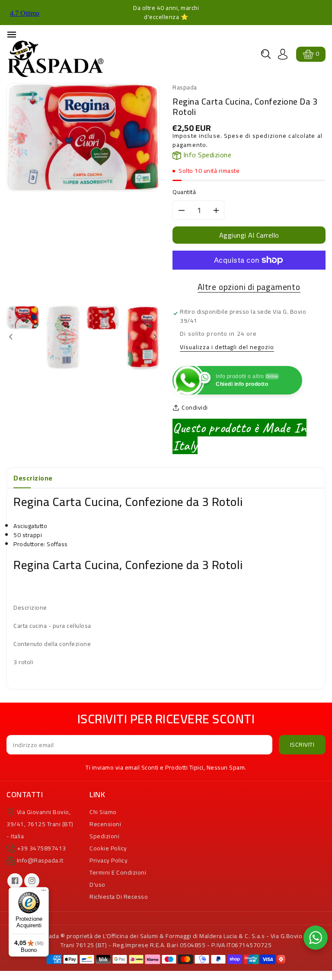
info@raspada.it (40, 860)
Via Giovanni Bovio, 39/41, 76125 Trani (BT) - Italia (39, 824)
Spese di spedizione (255, 135)
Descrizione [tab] (33, 477)
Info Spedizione (206, 155)
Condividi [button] (195, 407)
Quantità (184, 192)
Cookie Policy (108, 848)
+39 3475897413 (41, 848)
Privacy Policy (108, 860)
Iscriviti (302, 744)
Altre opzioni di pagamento (249, 287)
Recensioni (105, 824)
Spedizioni (104, 836)
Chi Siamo (103, 812)
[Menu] (43, 892)
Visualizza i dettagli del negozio (227, 348)
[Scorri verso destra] (155, 338)
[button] (266, 54)
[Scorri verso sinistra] (11, 338)
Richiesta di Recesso (118, 896)
